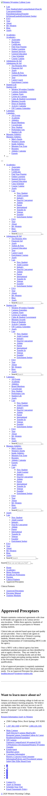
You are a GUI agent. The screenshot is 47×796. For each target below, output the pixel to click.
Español (17, 16)
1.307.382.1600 (12, 726)
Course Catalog (17, 58)
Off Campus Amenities (20, 108)
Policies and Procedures (26, 759)
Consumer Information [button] (15, 754)
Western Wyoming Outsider (22, 89)
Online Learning (18, 49)
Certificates (16, 44)
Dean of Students (18, 103)
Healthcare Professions (15, 575)
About (8, 23)
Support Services (18, 51)
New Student (11, 9)
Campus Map (24, 733)
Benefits (9, 752)
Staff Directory (12, 733)
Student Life (11, 84)
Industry (32, 9)
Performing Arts (18, 130)
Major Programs (13, 572)
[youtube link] (7, 770)
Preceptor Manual (13, 593)
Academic (15, 118)
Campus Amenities (19, 92)
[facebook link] (7, 766)
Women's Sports (18, 141)
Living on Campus (19, 96)
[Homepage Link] (15, 2)
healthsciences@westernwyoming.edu (17, 673)
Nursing (9, 577)
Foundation (25, 737)
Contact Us (11, 782)
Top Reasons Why (19, 66)
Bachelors (15, 42)
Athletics (15, 120)
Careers (16, 752)
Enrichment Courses (19, 82)
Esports (14, 153)
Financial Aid (17, 68)
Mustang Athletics (13, 134)
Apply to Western (25, 717)
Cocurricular (16, 125)
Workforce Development (19, 745)
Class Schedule (17, 56)
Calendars (10, 111)
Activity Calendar (18, 106)
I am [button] (8, 7)
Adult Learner (23, 9)
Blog (8, 28)
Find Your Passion (19, 47)
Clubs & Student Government (23, 99)
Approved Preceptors (15, 591)
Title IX (14, 761)
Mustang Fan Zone (19, 146)
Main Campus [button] (12, 730)
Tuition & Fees (17, 73)
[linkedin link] (7, 775)
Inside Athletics (17, 144)
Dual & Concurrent (25, 200)
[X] (7, 768)
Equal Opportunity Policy (16, 789)
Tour (8, 21)
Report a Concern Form (16, 756)
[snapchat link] (7, 778)
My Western (11, 25)
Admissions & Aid (14, 61)
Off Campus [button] (11, 740)
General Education (19, 54)
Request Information (9, 717)
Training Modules (13, 595)
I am (13, 191)
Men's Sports (16, 139)
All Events (15, 115)
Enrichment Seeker (29, 16)
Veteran (11, 16)
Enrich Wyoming (28, 742)
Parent (8, 14)
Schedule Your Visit (14, 787)
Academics (10, 35)
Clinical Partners (13, 579)
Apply (8, 30)
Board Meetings (18, 122)
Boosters (15, 149)
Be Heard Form (24, 761)
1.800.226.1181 (35, 726)
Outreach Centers (13, 742)
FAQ (8, 18)
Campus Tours (17, 94)
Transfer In (21, 210)
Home (8, 567)
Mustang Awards (18, 101)
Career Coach (17, 80)
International (16, 14)
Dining (17, 737)
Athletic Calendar (18, 151)
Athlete (19, 11)
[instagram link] (7, 773)
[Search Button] (7, 156)
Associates (15, 39)
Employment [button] (11, 749)
